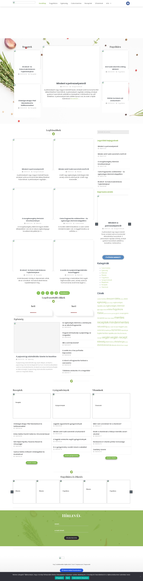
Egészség (64, 3)
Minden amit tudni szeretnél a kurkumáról (69, 432)
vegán (106, 337)
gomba (113, 313)
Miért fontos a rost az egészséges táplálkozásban (94, 495)
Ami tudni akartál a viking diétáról (69, 496)
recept (115, 327)
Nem (67, 578)
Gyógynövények (77, 86)
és (113, 342)
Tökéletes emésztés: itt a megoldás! (76, 371)
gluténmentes (107, 313)
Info (107, 3)
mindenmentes (119, 322)
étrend (119, 345)
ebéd (126, 299)
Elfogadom (59, 578)
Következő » (64, 293)
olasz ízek (110, 327)
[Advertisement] (71, 22)
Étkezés (79, 172)
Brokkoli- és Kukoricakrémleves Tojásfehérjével (27, 69)
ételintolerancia (104, 345)
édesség (101, 341)
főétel (100, 313)
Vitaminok (99, 3)
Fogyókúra (53, 3)
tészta (119, 333)
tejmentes (116, 330)
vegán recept (118, 337)
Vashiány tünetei (99, 449)
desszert (110, 298)
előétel (110, 309)
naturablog (102, 326)
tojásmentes (102, 333)
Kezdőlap (42, 3)
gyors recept (119, 313)
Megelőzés (104, 282)
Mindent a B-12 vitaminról (106, 412)
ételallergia (119, 342)
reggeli (121, 327)
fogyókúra (118, 309)
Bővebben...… (75, 99)
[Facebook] (128, 3)
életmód (109, 342)
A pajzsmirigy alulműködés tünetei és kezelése (36, 356)
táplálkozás (112, 333)
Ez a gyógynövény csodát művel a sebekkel (70, 447)
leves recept (111, 318)
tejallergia (108, 330)
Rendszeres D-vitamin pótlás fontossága (109, 442)
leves (106, 318)
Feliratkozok (71, 538)
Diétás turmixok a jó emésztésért (116, 496)
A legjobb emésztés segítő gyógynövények (69, 439)
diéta (117, 298)
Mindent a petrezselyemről (71, 83)
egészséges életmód (115, 306)
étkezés (114, 345)
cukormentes (101, 299)
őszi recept (124, 345)
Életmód (38, 223)
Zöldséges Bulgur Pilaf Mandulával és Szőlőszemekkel (27, 103)
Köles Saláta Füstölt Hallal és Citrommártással (31, 434)
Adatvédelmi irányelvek (80, 578)
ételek (126, 342)
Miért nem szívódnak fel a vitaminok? (107, 424)
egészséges (110, 302)
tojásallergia (124, 330)
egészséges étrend (102, 309)
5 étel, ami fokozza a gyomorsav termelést (47, 496)
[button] (96, 224)
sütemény (101, 330)
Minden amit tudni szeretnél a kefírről (74, 169)
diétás (122, 299)
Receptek (88, 3)
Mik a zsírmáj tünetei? (70, 343)
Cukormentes (76, 3)
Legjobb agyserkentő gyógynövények (67, 424)
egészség (101, 302)
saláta (125, 327)
